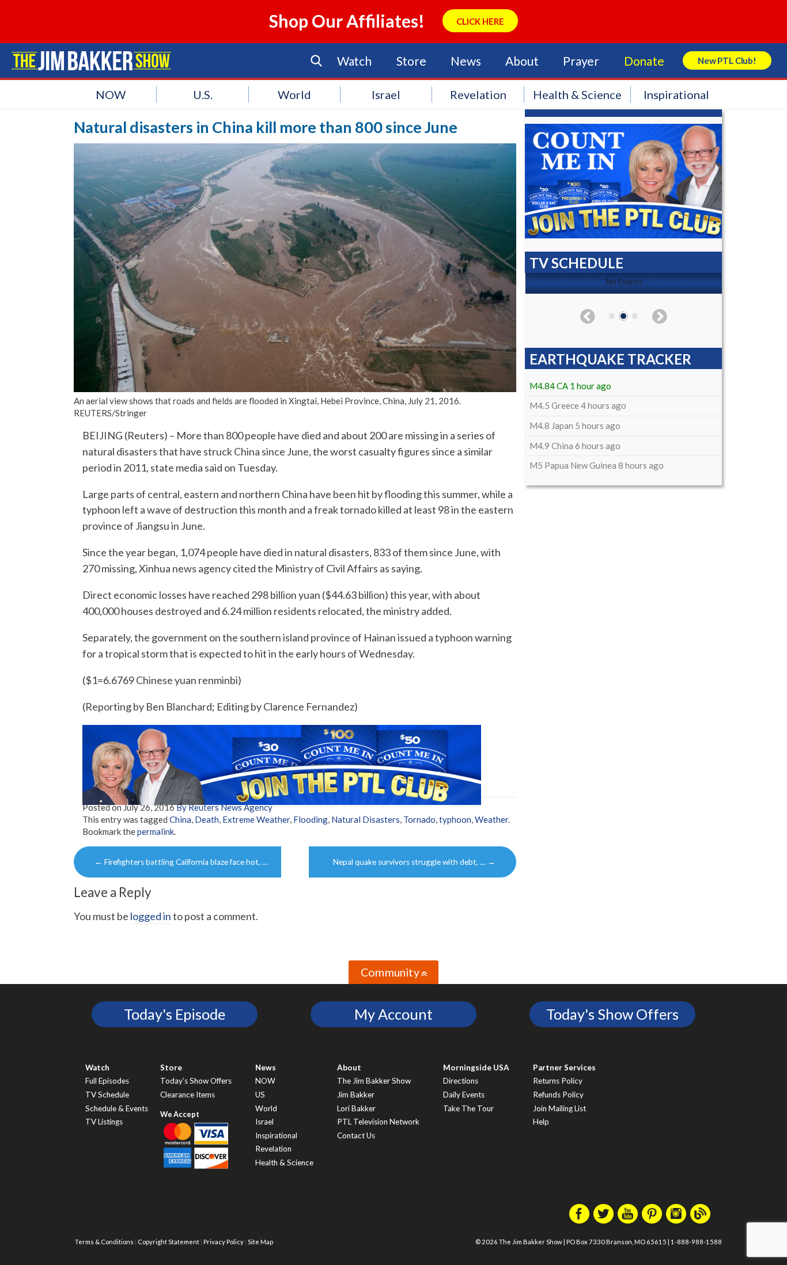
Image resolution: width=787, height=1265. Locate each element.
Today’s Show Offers (196, 1080)
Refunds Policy (558, 1094)
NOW (111, 94)
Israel (386, 94)
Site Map (260, 1241)
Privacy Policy (223, 1241)
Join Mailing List (559, 1108)
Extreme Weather (256, 819)
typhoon (455, 819)
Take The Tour (468, 1108)
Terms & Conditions (104, 1241)
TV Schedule (107, 1094)
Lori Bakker (356, 1108)
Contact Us (356, 1135)
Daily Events (464, 1094)
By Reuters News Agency (224, 807)
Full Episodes (107, 1080)
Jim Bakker (91, 60)
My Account (393, 1014)
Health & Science (577, 94)
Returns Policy (557, 1080)
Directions (460, 1080)
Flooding (310, 819)
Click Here (480, 21)
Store (411, 61)
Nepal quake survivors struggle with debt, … (414, 862)
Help (541, 1121)
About (521, 61)
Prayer (581, 61)
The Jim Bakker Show (374, 1080)
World (294, 94)
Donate (644, 61)
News (465, 61)
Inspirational (676, 94)
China (180, 819)
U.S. (203, 94)
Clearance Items (187, 1094)
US (260, 1094)
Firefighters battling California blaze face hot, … (181, 862)
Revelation (478, 94)
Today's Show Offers (612, 1014)
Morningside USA (476, 1067)
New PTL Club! (727, 60)
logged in (150, 916)
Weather (491, 819)
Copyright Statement (168, 1241)
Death (207, 819)
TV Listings (104, 1121)
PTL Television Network (378, 1121)
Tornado (419, 819)
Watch (354, 61)
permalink (155, 831)
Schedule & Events (116, 1108)
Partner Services (564, 1067)
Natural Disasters (365, 819)
